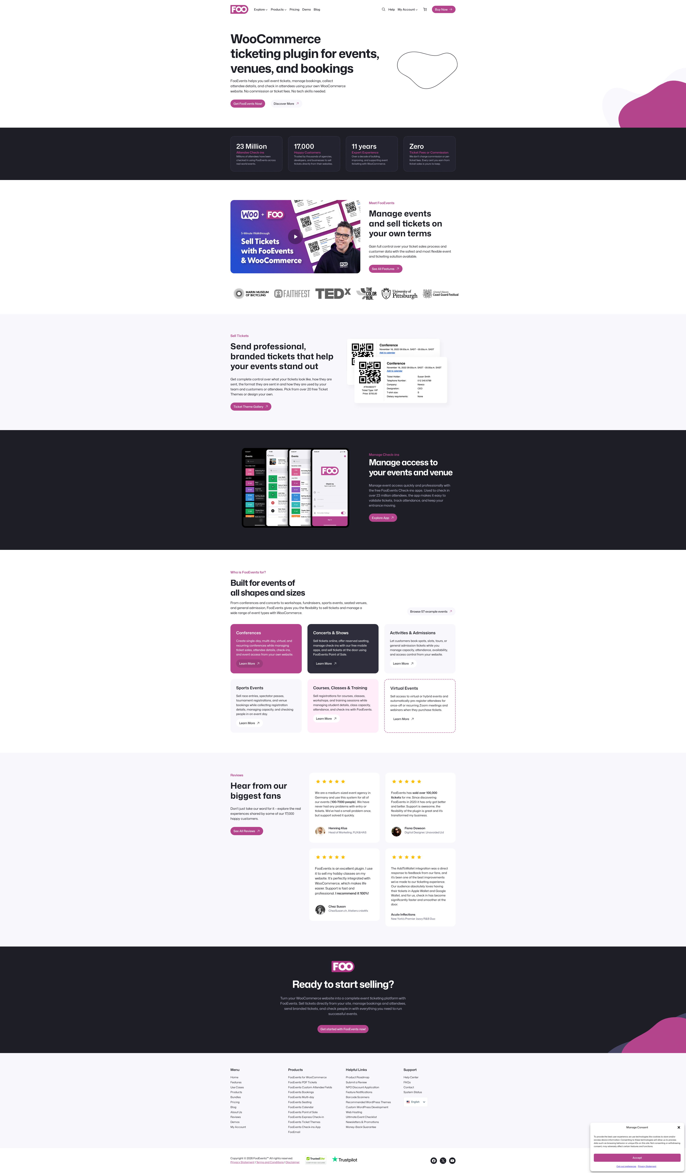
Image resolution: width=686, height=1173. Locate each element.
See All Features (383, 269)
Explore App (380, 518)
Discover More (284, 104)
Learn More (247, 663)
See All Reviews (244, 831)
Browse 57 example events (429, 611)
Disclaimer (293, 1162)
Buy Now (441, 9)
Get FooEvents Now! (247, 104)
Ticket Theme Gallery (248, 407)
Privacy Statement (647, 1166)
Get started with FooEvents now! (343, 1029)
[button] (679, 1127)
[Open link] (428, 65)
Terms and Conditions (270, 1162)
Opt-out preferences (626, 1166)
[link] (425, 9)
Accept (637, 1158)
